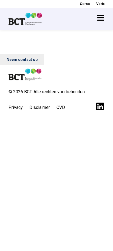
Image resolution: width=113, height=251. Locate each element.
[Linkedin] (100, 106)
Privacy (16, 107)
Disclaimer (39, 107)
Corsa (85, 4)
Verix (100, 4)
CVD (60, 107)
